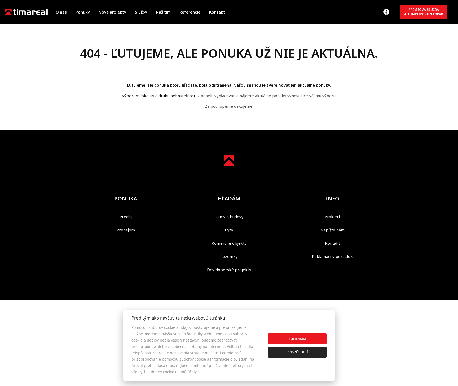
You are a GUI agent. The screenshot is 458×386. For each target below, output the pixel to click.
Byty (229, 229)
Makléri (332, 216)
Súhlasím (297, 338)
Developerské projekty (229, 269)
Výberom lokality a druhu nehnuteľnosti (159, 95)
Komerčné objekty (229, 243)
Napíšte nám (332, 229)
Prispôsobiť (297, 351)
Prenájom (126, 229)
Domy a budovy (229, 216)
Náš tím (163, 12)
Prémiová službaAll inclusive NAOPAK (423, 11)
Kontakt (217, 12)
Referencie (189, 12)
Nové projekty (112, 12)
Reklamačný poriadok (332, 256)
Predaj (126, 216)
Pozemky (229, 256)
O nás (61, 12)
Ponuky (83, 12)
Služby (141, 12)
